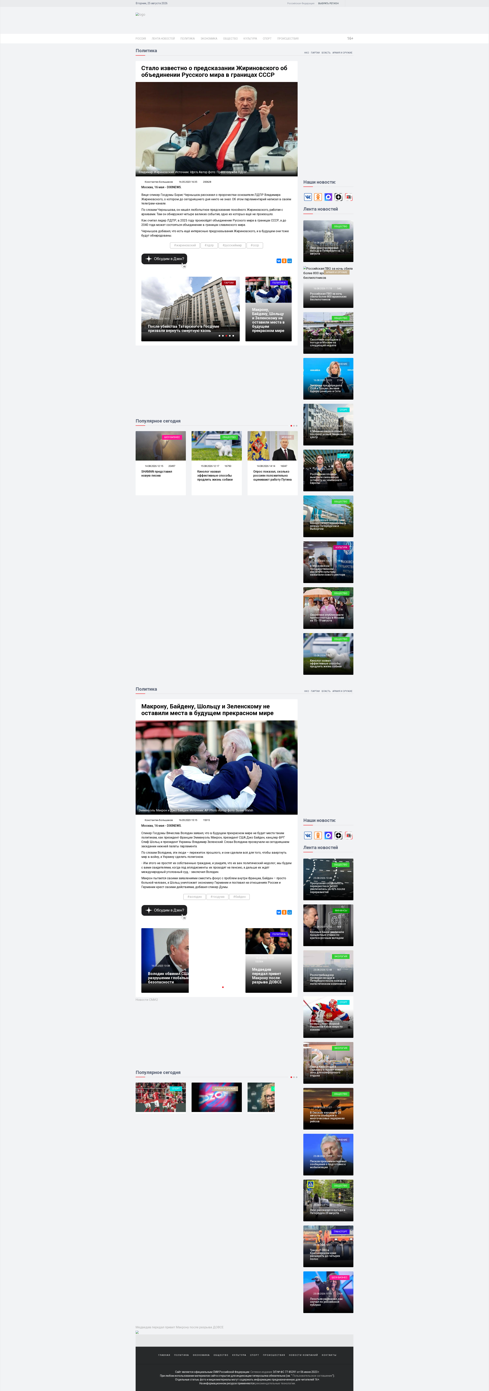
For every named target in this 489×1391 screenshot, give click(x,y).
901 (339, 969)
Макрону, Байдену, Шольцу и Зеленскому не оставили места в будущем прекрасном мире (268, 320)
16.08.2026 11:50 (322, 242)
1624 (339, 469)
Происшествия (288, 38)
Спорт (267, 38)
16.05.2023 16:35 (188, 181)
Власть (326, 52)
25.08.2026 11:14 (322, 1156)
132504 (259, 961)
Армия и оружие (342, 52)
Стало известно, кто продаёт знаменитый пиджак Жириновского (187, 328)
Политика (188, 38)
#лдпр (209, 245)
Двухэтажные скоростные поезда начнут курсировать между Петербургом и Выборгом (328, 524)
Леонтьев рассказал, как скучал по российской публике (326, 1301)
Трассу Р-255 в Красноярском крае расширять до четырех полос (325, 1254)
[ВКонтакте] (279, 261)
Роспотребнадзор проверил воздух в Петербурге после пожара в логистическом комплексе (328, 979)
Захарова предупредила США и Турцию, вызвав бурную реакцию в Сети (326, 388)
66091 (178, 969)
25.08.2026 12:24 (322, 1015)
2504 (339, 1293)
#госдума (217, 897)
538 (339, 926)
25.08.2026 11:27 (322, 1107)
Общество (230, 38)
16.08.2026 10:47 (322, 334)
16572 (340, 655)
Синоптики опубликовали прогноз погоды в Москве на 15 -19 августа (327, 617)
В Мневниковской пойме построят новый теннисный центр (328, 434)
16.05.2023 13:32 (264, 958)
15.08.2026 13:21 (322, 560)
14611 (340, 426)
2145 (339, 1244)
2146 (339, 380)
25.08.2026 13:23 (322, 926)
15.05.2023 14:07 (160, 969)
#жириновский (185, 245)
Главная (164, 1355)
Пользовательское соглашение (312, 1375)
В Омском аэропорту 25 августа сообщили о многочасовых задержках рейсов (327, 1117)
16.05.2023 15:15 (264, 298)
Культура (250, 38)
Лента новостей (163, 38)
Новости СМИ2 (147, 1000)
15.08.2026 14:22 (322, 469)
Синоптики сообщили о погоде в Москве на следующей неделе (325, 342)
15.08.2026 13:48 (322, 514)
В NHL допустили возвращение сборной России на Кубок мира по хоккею (326, 1025)
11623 (283, 466)
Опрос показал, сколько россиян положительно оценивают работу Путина (216, 475)
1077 (339, 1015)
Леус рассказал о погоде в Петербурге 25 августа (327, 1211)
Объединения (227, 1088)
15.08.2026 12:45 (322, 609)
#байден (239, 897)
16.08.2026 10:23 (322, 380)
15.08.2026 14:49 (322, 426)
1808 (339, 560)
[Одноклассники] (284, 261)
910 (339, 1205)
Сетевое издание (261, 1371)
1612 (339, 1156)
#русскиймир (232, 245)
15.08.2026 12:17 (153, 466)
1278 (339, 609)
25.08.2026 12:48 (322, 969)
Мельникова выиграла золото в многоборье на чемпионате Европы (271, 475)
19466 (178, 318)
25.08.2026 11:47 (322, 1061)
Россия (141, 38)
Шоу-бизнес (339, 1277)
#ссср (255, 245)
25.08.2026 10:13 (322, 1293)
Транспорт (340, 1231)
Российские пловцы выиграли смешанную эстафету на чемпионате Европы (326, 478)
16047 (227, 466)
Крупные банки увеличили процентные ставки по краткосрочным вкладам (327, 934)
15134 (258, 301)
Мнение (231, 437)
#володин (194, 897)
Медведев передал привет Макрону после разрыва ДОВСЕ (267, 975)
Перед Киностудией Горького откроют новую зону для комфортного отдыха (326, 1071)
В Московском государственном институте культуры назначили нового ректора (327, 570)
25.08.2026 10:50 (322, 1205)
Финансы (341, 910)
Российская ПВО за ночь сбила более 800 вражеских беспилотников (328, 296)
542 (339, 1107)
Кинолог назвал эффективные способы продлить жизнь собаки (159, 475)
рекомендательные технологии (275, 1383)
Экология (340, 956)
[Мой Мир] (289, 261)
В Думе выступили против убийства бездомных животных (181, 980)
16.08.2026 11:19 (322, 288)
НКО (306, 52)
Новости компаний (303, 1355)
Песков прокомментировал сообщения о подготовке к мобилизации (328, 1164)
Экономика (209, 38)
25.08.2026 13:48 (322, 878)
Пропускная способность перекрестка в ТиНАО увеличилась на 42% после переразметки (327, 888)
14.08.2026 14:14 (209, 466)
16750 (171, 466)
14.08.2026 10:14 (265, 466)
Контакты (329, 1355)
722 (339, 1061)
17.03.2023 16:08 (160, 318)
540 (339, 288)
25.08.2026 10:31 (322, 1244)
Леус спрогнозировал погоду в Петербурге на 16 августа (327, 250)
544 (339, 334)
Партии (315, 52)
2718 (339, 514)
